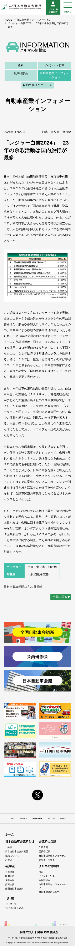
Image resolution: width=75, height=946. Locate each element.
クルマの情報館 (49, 866)
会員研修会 (20, 73)
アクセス (12, 818)
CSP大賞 (43, 847)
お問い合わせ (23, 818)
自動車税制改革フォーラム (52, 855)
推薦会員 (9, 884)
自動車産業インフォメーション (33, 19)
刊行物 (9, 898)
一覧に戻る (59, 596)
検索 (21, 65)
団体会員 (9, 876)
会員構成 (9, 872)
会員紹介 (11, 866)
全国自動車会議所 (14, 888)
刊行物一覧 (11, 904)
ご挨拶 (8, 847)
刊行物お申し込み (14, 908)
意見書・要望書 (47, 860)
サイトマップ (51, 818)
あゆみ (8, 860)
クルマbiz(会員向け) (53, 10)
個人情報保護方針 (37, 818)
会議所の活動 (47, 841)
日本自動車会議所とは (19, 841)
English (62, 818)
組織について (12, 855)
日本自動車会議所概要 (16, 851)
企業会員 (9, 880)
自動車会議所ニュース (37, 85)
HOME (8, 19)
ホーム (9, 834)
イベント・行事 (54, 65)
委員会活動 (44, 851)
